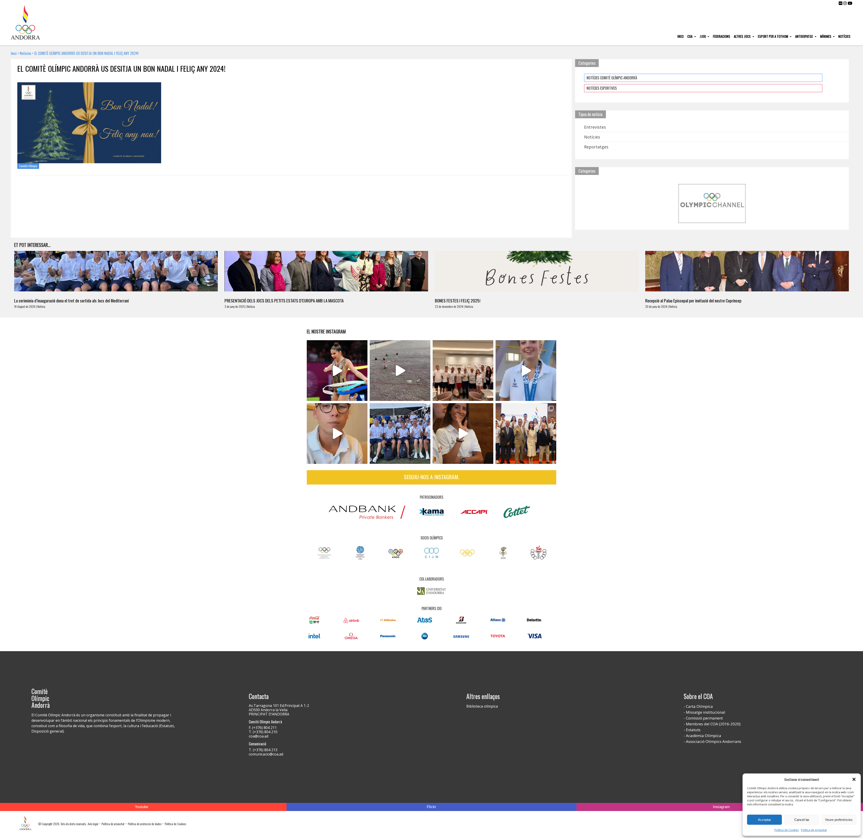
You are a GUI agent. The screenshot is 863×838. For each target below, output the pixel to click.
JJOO (703, 36)
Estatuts (693, 729)
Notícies (844, 36)
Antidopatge (804, 36)
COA (690, 36)
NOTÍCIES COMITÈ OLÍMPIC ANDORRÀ (612, 77)
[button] (854, 779)
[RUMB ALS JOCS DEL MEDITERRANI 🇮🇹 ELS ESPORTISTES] (463, 433)
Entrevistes (595, 127)
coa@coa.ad (258, 736)
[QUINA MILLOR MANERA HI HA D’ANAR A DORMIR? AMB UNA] (463, 370)
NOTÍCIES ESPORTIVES (602, 88)
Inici (680, 36)
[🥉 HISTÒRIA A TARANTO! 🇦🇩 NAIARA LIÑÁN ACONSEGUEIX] (526, 370)
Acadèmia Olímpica (703, 735)
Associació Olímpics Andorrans (713, 741)
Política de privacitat (814, 830)
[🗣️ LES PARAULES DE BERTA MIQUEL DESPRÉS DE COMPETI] (337, 370)
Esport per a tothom (773, 36)
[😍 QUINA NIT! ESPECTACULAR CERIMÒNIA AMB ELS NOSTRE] (400, 433)
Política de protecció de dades (144, 823)
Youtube (141, 807)
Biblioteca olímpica (482, 706)
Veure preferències (839, 820)
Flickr (431, 807)
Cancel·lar (801, 820)
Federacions (721, 36)
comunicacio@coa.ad (266, 754)
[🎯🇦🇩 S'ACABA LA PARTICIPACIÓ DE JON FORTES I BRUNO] (400, 370)
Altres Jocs (742, 36)
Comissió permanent (704, 718)
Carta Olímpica (699, 706)
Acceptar (764, 820)
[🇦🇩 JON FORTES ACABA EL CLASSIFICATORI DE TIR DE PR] (337, 433)
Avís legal (93, 823)
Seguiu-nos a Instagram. (431, 477)
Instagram (721, 807)
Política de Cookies (786, 830)
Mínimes (826, 36)
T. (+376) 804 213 (263, 749)
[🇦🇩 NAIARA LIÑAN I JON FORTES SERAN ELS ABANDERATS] (526, 433)
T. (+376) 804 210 (263, 731)
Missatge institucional (705, 712)
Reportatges (596, 147)
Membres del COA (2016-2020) (713, 723)
